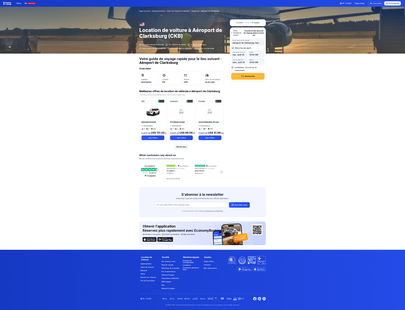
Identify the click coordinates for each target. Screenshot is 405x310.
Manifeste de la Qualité (170, 268)
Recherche (250, 76)
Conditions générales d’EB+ (191, 269)
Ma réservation (376, 3)
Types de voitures (147, 267)
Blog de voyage (167, 265)
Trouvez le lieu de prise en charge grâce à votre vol (254, 33)
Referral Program (168, 275)
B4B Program (166, 282)
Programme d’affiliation (170, 278)
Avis (163, 285)
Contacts (207, 265)
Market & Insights (168, 288)
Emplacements (145, 264)
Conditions (187, 265)
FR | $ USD (346, 3)
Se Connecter (393, 3)
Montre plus (181, 147)
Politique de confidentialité (188, 261)
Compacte (174, 101)
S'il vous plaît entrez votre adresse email (173, 205)
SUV (143, 101)
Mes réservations (210, 268)
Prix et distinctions (169, 271)
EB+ (30, 3)
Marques (143, 270)
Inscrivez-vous (241, 205)
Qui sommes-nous (168, 261)
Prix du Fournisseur (147, 281)
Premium (201, 101)
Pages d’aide (359, 3)
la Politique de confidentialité (213, 211)
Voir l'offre (152, 138)
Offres (18, 3)
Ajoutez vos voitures (148, 277)
